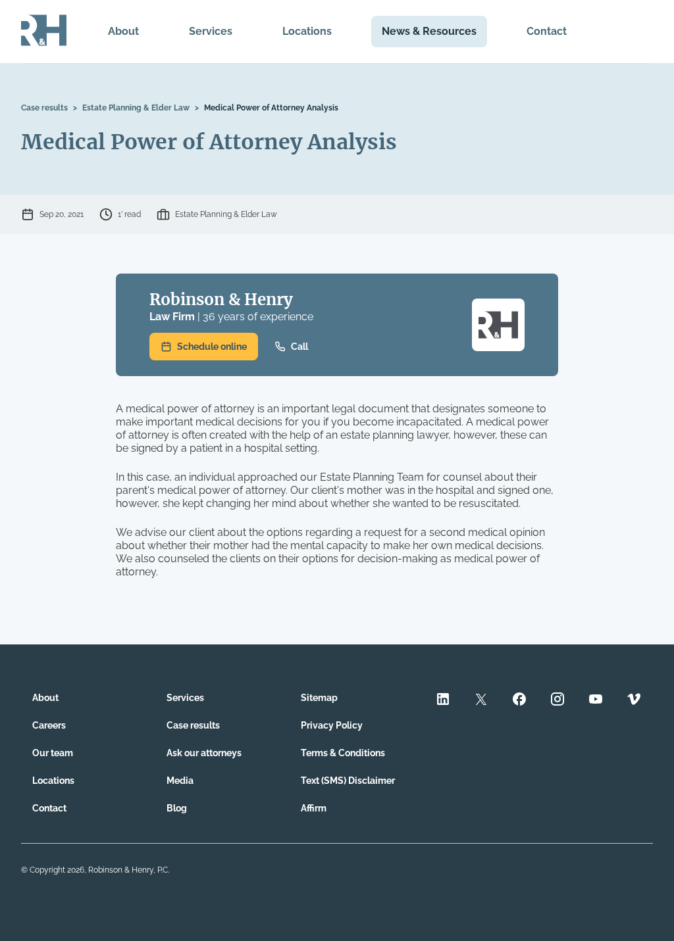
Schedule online (212, 346)
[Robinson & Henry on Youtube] (596, 700)
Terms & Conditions (343, 753)
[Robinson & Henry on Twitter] (481, 700)
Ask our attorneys (204, 753)
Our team (52, 753)
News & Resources (429, 31)
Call (299, 346)
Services (210, 31)
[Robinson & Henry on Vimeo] (634, 700)
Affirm (313, 808)
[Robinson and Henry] (43, 31)
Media (180, 780)
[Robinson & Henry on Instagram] (557, 700)
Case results (44, 107)
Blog (177, 808)
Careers (49, 725)
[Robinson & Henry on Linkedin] (443, 700)
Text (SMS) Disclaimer (348, 780)
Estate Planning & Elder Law (136, 107)
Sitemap (319, 697)
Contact (547, 31)
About (123, 31)
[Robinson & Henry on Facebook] (519, 700)
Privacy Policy (332, 725)
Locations (307, 31)
